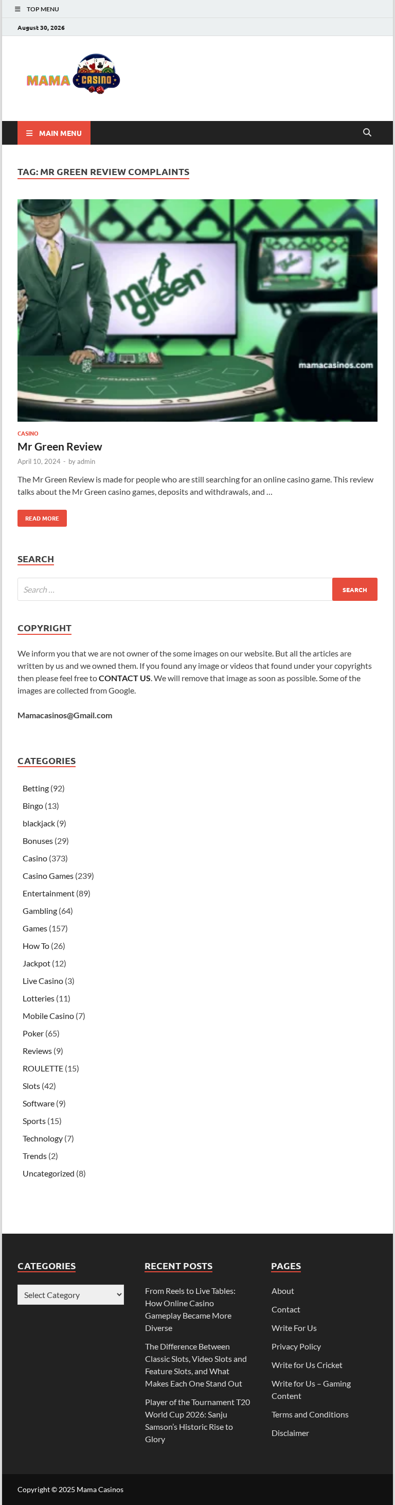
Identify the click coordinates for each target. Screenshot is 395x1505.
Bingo (33, 805)
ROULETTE (43, 1068)
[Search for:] (197, 589)
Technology (43, 1138)
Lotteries (39, 998)
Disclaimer (290, 1433)
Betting (36, 788)
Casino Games (48, 875)
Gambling (40, 910)
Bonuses (38, 840)
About (283, 1290)
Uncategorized (49, 1173)
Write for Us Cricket (307, 1365)
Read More (38, 516)
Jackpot (36, 963)
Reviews (37, 1051)
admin (86, 461)
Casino (28, 433)
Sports (34, 1121)
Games (35, 928)
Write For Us (294, 1328)
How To (36, 945)
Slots (31, 1086)
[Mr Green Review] (197, 312)
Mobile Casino (48, 1015)
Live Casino (43, 980)
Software (39, 1103)
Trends (35, 1156)
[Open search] (367, 133)
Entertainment (49, 893)
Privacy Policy (296, 1346)
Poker (33, 1033)
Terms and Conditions (310, 1414)
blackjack (39, 823)
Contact (286, 1309)
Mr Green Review (59, 446)
